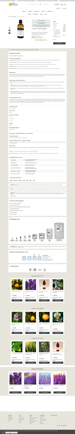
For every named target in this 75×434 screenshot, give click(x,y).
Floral (24, 180)
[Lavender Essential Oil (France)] (45, 378)
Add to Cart (57, 4)
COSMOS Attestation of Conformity (16, 210)
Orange (34, 147)
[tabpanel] (15, 383)
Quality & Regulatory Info (15, 208)
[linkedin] (65, 425)
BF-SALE (6, 0)
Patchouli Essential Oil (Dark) (17, 353)
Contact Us (64, 35)
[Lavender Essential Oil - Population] (30, 378)
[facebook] (61, 425)
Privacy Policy (56, 430)
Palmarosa (36, 147)
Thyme (45, 147)
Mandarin (30, 147)
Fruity (27, 180)
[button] (40, 4)
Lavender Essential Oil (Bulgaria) (30, 171)
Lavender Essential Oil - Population (30, 170)
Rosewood (51, 147)
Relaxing (15, 180)
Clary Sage (18, 147)
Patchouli (40, 147)
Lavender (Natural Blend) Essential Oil (31, 159)
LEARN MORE (55, 0)
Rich (34, 180)
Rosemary (47, 147)
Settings (3, 432)
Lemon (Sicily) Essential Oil (30, 323)
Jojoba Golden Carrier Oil (16, 291)
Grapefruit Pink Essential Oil (44, 323)
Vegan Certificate (14, 214)
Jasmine (25, 147)
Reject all (7, 432)
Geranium (21, 147)
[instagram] (59, 425)
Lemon (28, 147)
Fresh (31, 180)
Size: (55, 23)
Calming (11, 180)
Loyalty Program (32, 0)
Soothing (20, 180)
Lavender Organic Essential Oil (30, 173)
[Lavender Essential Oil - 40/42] (15, 378)
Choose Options (17, 300)
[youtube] (63, 425)
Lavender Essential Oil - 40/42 (29, 160)
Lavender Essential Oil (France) (44, 385)
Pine (43, 147)
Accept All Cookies (14, 432)
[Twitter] (57, 425)
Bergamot (10, 147)
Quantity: (54, 39)
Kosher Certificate (14, 212)
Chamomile (14, 147)
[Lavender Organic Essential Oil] (59, 378)
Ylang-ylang (57, 147)
